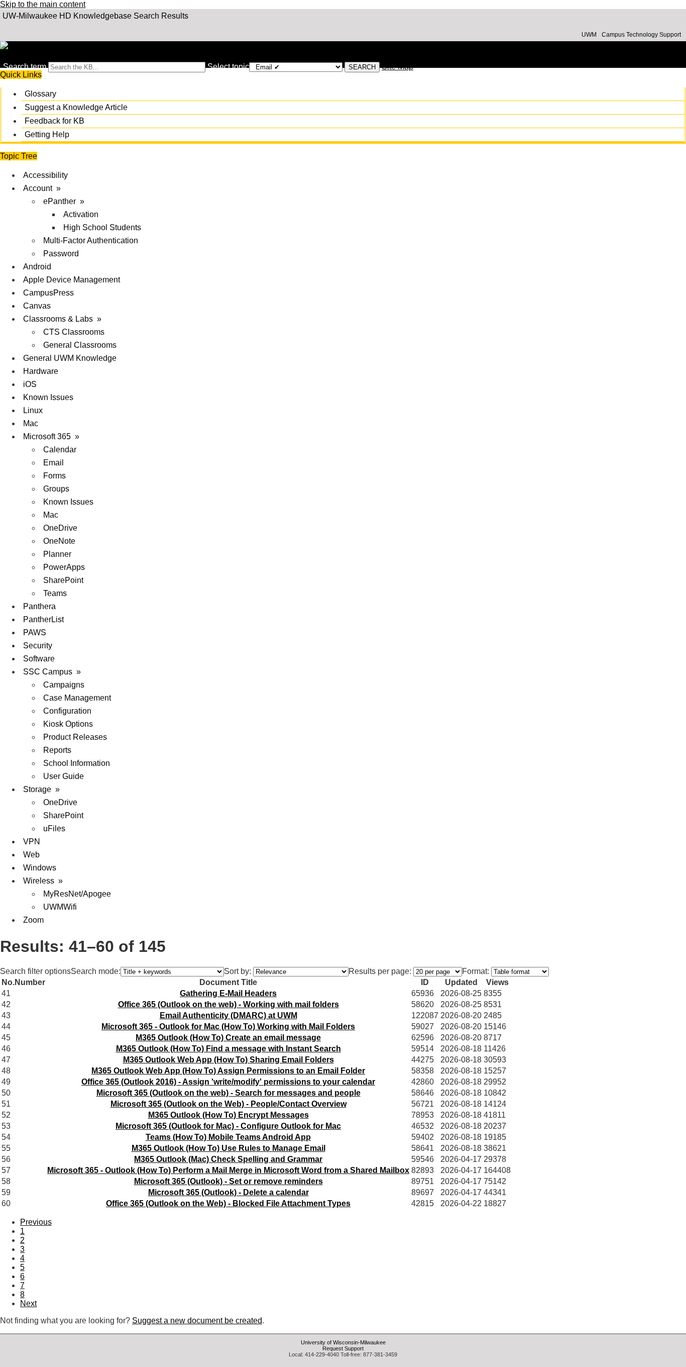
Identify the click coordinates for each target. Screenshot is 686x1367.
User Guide (63, 776)
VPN (31, 841)
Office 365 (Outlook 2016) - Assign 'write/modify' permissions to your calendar (228, 1082)
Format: (475, 971)
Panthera (39, 606)
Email (53, 462)
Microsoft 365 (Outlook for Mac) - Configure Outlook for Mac (228, 1126)
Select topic (228, 66)
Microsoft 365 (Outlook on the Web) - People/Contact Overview (228, 1104)
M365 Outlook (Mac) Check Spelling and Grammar (228, 1159)
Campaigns (63, 684)
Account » (42, 188)
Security (37, 645)
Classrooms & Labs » (62, 319)
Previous (36, 1222)
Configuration (67, 711)
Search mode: (96, 971)
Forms (54, 475)
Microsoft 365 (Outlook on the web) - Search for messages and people (228, 1093)
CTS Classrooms (73, 332)
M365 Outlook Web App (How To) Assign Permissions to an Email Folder (228, 1070)
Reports (57, 750)
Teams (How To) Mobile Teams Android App (228, 1137)
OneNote (59, 541)
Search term (24, 66)
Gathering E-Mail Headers (228, 993)
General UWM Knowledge (70, 358)
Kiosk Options (68, 724)
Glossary (40, 93)
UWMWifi (60, 907)
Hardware (40, 371)
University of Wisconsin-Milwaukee (343, 1342)
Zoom (33, 920)
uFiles (54, 828)
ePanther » (63, 201)
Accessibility (45, 175)
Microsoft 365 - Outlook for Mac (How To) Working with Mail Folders (228, 1026)
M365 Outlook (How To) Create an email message (228, 1037)
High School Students (102, 227)
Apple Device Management (71, 279)
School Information (76, 763)
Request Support (343, 1348)
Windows (39, 867)
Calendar (59, 449)
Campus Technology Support (641, 34)
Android (37, 266)
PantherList (43, 619)
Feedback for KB (54, 121)
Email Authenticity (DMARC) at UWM (228, 1015)
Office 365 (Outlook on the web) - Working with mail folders (228, 1004)
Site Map (397, 66)
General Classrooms (80, 345)
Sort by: (237, 971)
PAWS (34, 632)
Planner (57, 554)
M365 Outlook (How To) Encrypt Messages (228, 1115)
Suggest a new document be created (197, 1320)
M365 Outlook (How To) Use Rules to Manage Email (228, 1148)
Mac (30, 423)
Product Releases (75, 737)
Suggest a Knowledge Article (76, 107)
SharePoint (63, 580)
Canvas (37, 306)
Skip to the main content (42, 4)
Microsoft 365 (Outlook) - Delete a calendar (228, 1192)
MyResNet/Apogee (77, 894)
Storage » (41, 789)
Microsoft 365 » (51, 436)
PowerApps (64, 567)
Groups (56, 488)
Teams (55, 593)
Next (28, 1303)
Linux (33, 410)
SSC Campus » (52, 671)
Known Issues (48, 397)
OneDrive (60, 528)
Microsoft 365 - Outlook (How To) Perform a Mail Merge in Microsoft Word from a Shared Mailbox (228, 1170)
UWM (589, 34)
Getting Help (47, 134)
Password (61, 253)
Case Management (77, 698)
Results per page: (380, 971)
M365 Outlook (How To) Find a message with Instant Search (228, 1048)
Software (39, 658)
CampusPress (48, 292)
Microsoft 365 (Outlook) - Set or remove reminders (228, 1181)
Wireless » (43, 880)
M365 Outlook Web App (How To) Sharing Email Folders (228, 1059)
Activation (80, 214)
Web (31, 854)
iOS (30, 384)
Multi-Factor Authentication (90, 240)
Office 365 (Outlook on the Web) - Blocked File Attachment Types (228, 1203)
